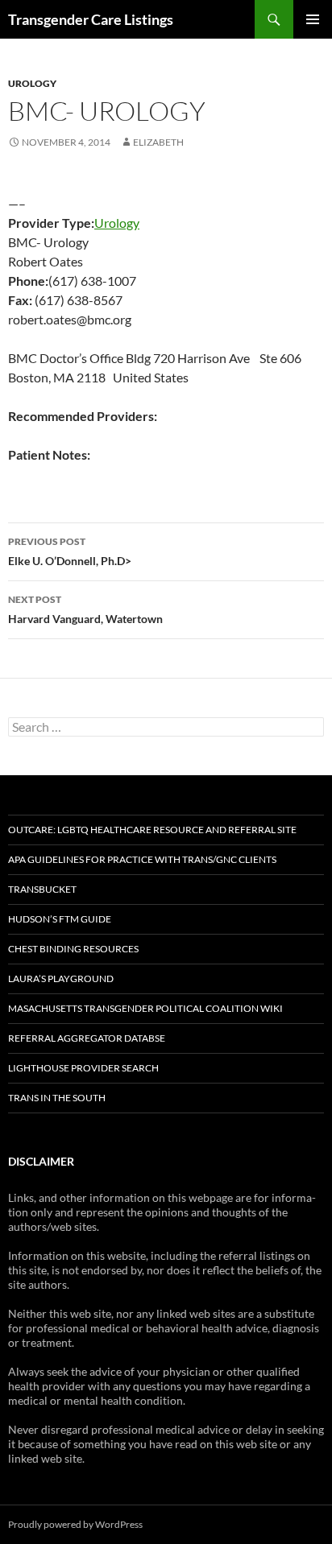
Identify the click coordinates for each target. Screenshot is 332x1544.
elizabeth (158, 142)
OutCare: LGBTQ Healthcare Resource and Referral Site (152, 830)
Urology (32, 83)
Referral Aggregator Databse (86, 1038)
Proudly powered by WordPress (75, 1524)
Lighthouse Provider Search (83, 1068)
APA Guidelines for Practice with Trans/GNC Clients (142, 859)
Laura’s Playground (61, 978)
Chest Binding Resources (73, 949)
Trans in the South (57, 1098)
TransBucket (42, 889)
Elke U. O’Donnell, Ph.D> (69, 551)
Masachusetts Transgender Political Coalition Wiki (145, 1008)
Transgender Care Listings (90, 19)
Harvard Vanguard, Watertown (85, 609)
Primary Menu (312, 19)
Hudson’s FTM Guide (59, 919)
